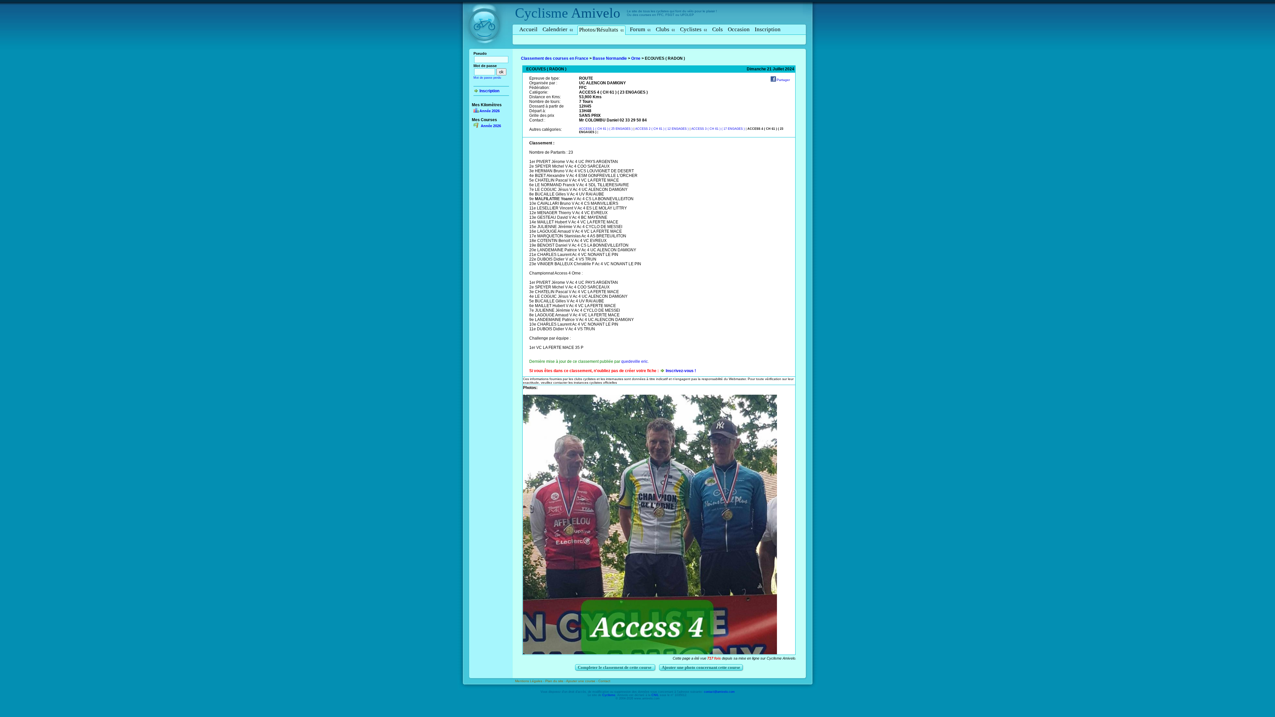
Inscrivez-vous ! (681, 370)
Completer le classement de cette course (615, 667)
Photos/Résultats (601, 30)
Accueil (528, 29)
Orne (635, 58)
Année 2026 (489, 111)
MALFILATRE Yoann (553, 199)
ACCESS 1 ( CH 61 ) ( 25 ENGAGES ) (606, 128)
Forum (640, 29)
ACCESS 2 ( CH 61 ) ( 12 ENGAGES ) (662, 128)
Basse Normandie (610, 58)
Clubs (665, 29)
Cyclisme (541, 13)
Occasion (739, 29)
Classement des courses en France (554, 58)
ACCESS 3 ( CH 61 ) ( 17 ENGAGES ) (718, 128)
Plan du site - (555, 681)
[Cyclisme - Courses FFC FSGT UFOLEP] (486, 50)
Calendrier (558, 29)
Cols (717, 29)
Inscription (768, 29)
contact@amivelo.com (719, 691)
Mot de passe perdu (487, 77)
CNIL (655, 695)
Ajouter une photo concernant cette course (701, 667)
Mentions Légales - (530, 681)
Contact (604, 681)
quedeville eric (634, 361)
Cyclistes (693, 29)
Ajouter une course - (582, 681)
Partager (783, 80)
